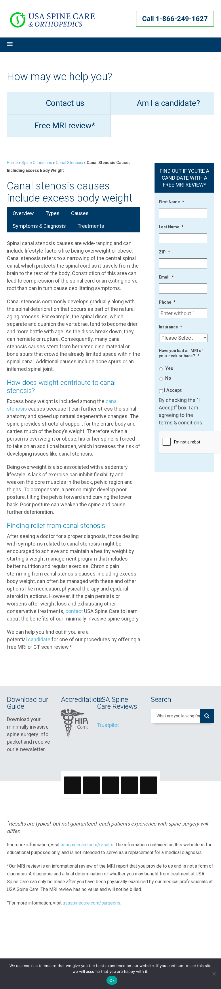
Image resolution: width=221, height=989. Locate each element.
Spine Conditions (37, 162)
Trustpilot (108, 725)
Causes (80, 213)
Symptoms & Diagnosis (39, 226)
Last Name (171, 227)
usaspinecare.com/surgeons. (92, 903)
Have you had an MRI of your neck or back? (181, 353)
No (168, 378)
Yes (169, 368)
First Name (171, 202)
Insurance (170, 327)
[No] (214, 974)
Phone (167, 302)
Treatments (90, 226)
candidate (39, 639)
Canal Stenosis (69, 162)
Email (166, 277)
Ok (112, 980)
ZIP (164, 252)
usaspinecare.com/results (87, 844)
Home (12, 162)
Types (52, 213)
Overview (23, 213)
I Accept (173, 390)
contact (74, 611)
